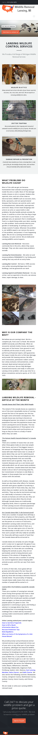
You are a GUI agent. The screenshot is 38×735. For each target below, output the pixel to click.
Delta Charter (14, 672)
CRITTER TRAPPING (19, 123)
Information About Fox (10, 627)
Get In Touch (19, 721)
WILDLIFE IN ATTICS (19, 87)
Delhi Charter (27, 672)
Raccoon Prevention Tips (10, 630)
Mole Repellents (7, 632)
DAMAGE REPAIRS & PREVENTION (19, 159)
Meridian (5, 672)
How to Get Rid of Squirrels (11, 623)
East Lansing (30, 670)
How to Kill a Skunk (9, 625)
